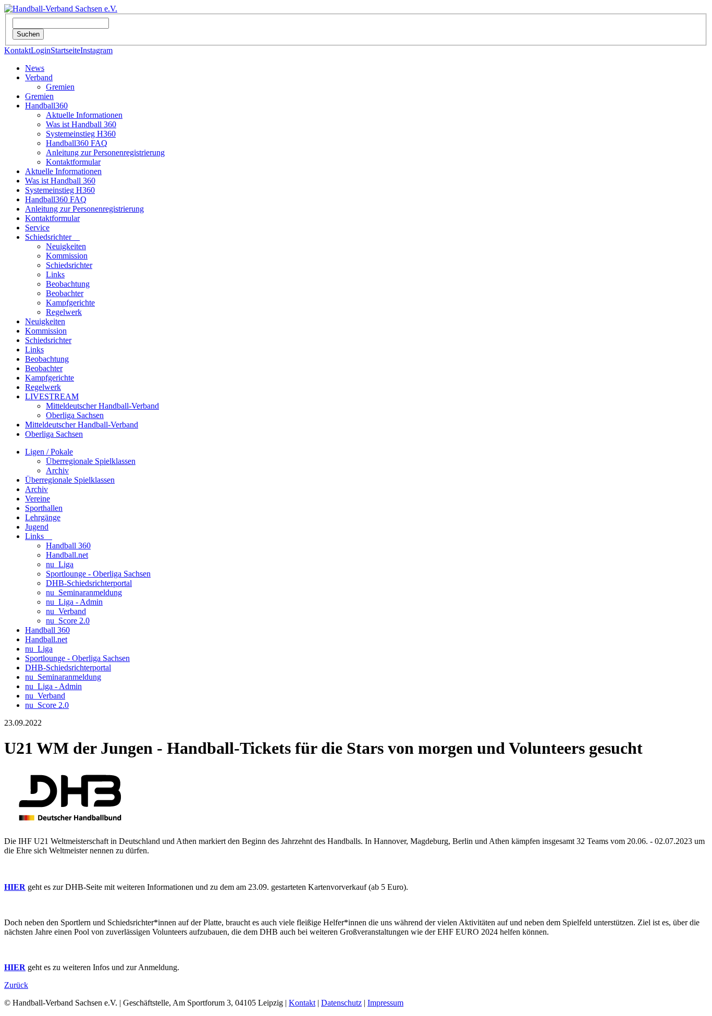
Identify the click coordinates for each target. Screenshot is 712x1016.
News (34, 68)
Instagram (96, 50)
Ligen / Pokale (49, 451)
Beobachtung (68, 283)
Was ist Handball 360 (81, 124)
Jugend (36, 526)
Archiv (57, 470)
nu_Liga (59, 564)
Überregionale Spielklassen (91, 461)
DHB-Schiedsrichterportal (89, 583)
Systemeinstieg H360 (81, 133)
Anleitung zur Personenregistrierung (105, 152)
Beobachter (64, 293)
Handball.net (67, 554)
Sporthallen (44, 508)
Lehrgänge (42, 517)
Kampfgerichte (70, 302)
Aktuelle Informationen (84, 115)
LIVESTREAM (52, 396)
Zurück (16, 985)
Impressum (385, 1002)
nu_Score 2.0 (68, 620)
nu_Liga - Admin (74, 601)
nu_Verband (66, 611)
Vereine (37, 498)
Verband (39, 77)
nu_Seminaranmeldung (84, 592)
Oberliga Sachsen (75, 415)
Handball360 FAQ (76, 143)
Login (41, 50)
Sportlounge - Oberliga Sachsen (98, 573)
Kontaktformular (73, 161)
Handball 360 (68, 545)
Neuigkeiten (66, 246)
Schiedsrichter (52, 236)
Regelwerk (64, 312)
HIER (15, 887)
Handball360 (46, 105)
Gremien (60, 86)
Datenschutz (341, 1002)
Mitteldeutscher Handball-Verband (102, 405)
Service (37, 227)
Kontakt (17, 50)
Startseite (65, 50)
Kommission (67, 255)
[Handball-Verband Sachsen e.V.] (60, 8)
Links (55, 274)
